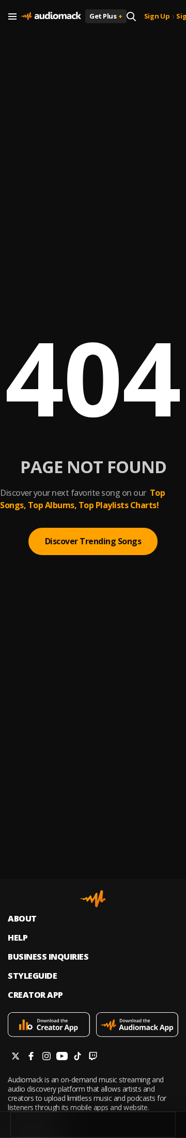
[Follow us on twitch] (93, 1057)
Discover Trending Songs (93, 541)
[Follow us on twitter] (15, 1057)
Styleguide (32, 975)
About (22, 918)
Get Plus (105, 16)
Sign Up (157, 16)
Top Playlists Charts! (119, 505)
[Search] (131, 16)
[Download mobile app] (49, 1025)
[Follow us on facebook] (31, 1057)
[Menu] (12, 16)
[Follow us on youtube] (62, 1057)
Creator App (35, 995)
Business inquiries (48, 956)
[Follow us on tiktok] (77, 1057)
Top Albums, (52, 505)
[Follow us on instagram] (46, 1057)
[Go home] (51, 16)
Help (17, 937)
